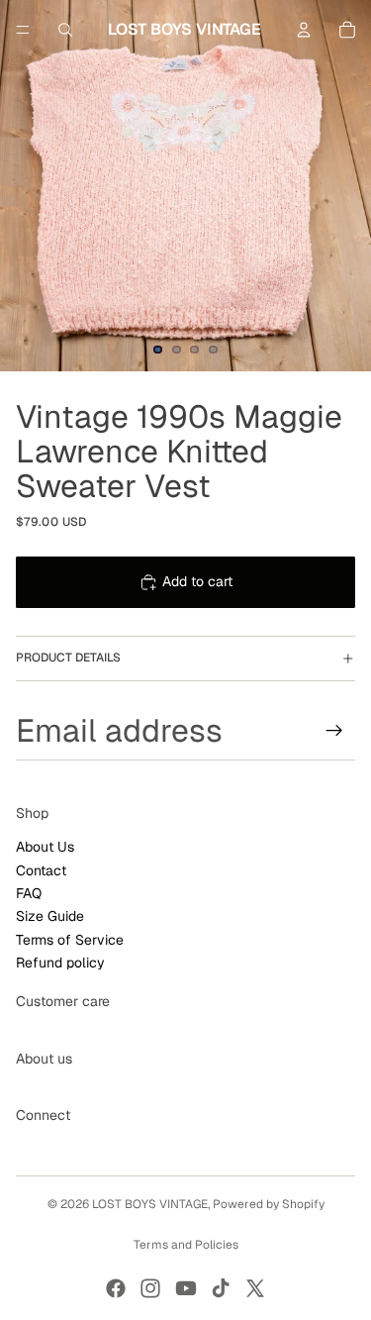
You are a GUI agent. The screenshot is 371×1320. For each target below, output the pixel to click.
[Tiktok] (220, 1288)
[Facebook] (116, 1288)
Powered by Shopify (269, 1204)
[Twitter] (255, 1288)
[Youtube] (186, 1288)
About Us (45, 847)
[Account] (303, 29)
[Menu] (23, 29)
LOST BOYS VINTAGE (150, 1204)
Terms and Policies (186, 1245)
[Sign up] (334, 730)
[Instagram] (150, 1288)
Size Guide (50, 916)
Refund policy (60, 962)
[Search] (65, 29)
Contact (41, 869)
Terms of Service (70, 940)
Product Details (68, 657)
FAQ (29, 893)
